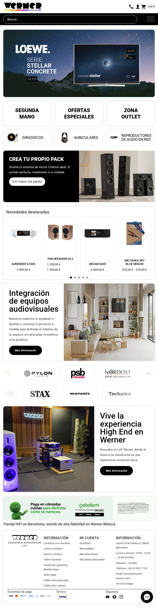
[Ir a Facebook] (114, 597)
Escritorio (85, 543)
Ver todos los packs (27, 181)
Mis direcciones (89, 554)
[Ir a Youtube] (107, 597)
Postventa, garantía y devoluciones (56, 567)
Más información (25, 350)
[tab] (71, 277)
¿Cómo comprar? (53, 548)
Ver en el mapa (124, 583)
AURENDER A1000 (23, 264)
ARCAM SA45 (97, 264)
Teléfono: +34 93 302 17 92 (131, 568)
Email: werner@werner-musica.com (129, 576)
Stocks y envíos (53, 554)
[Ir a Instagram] (121, 597)
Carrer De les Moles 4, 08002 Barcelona (132, 545)
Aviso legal (50, 574)
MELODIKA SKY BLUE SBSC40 (134, 262)
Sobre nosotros (52, 559)
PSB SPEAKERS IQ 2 (60, 258)
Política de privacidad (56, 580)
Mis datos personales (92, 559)
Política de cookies (55, 585)
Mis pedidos (87, 548)
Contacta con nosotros (57, 543)
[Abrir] (151, 19)
